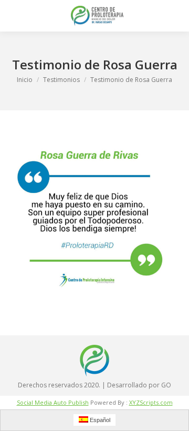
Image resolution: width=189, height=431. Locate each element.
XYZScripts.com (151, 402)
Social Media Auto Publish (53, 402)
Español (99, 420)
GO (166, 385)
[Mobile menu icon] (16, 15)
